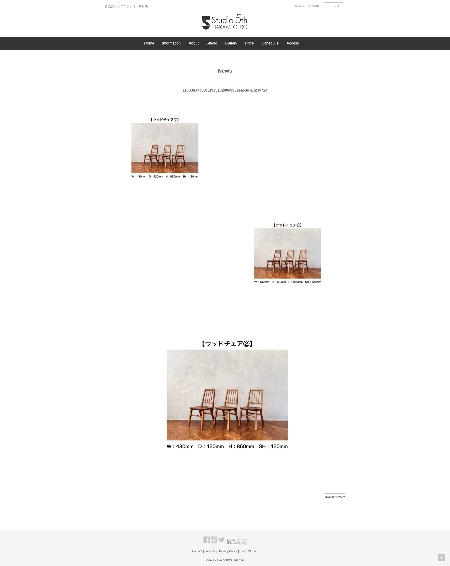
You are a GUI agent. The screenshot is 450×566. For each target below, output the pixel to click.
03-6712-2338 (308, 6)
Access (293, 43)
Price (249, 43)
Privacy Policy (228, 551)
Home (149, 43)
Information (171, 43)
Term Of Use (249, 551)
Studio (211, 43)
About (194, 43)
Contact (333, 6)
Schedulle (270, 43)
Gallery (231, 43)
